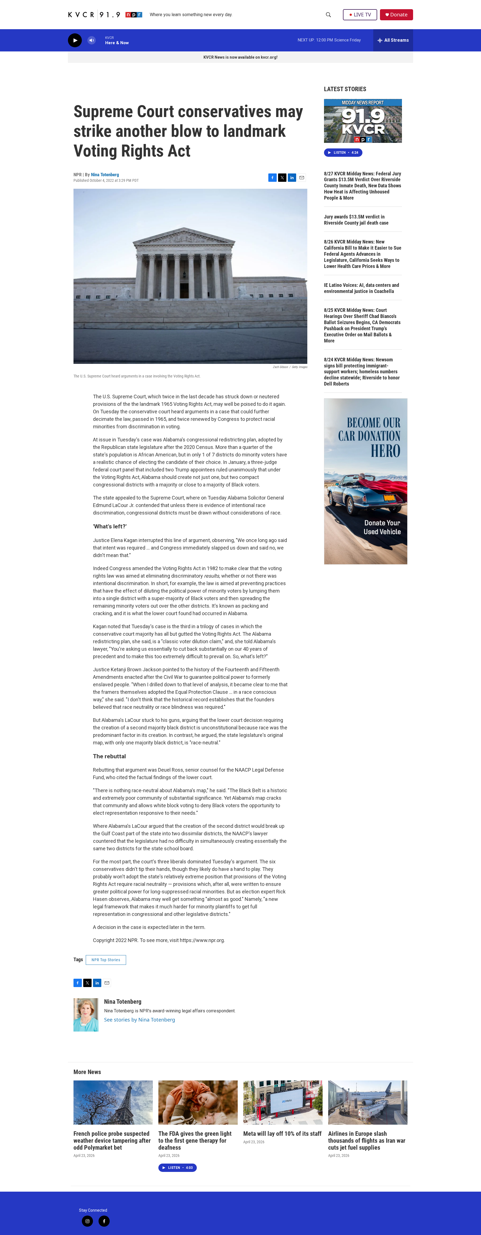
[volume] (91, 40)
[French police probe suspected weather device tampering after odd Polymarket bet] (113, 1102)
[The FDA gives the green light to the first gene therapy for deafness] (198, 1102)
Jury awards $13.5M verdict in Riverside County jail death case (356, 220)
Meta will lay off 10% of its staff (282, 1133)
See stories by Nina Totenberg (139, 1019)
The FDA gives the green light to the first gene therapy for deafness (195, 1140)
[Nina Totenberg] (86, 1015)
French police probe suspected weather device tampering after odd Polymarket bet (112, 1140)
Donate (399, 15)
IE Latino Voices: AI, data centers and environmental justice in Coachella (361, 288)
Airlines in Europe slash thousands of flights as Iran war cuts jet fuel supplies (366, 1140)
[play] (74, 40)
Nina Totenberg (105, 174)
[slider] (100, 40)
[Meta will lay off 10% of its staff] (283, 1102)
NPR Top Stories (106, 960)
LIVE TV (362, 14)
